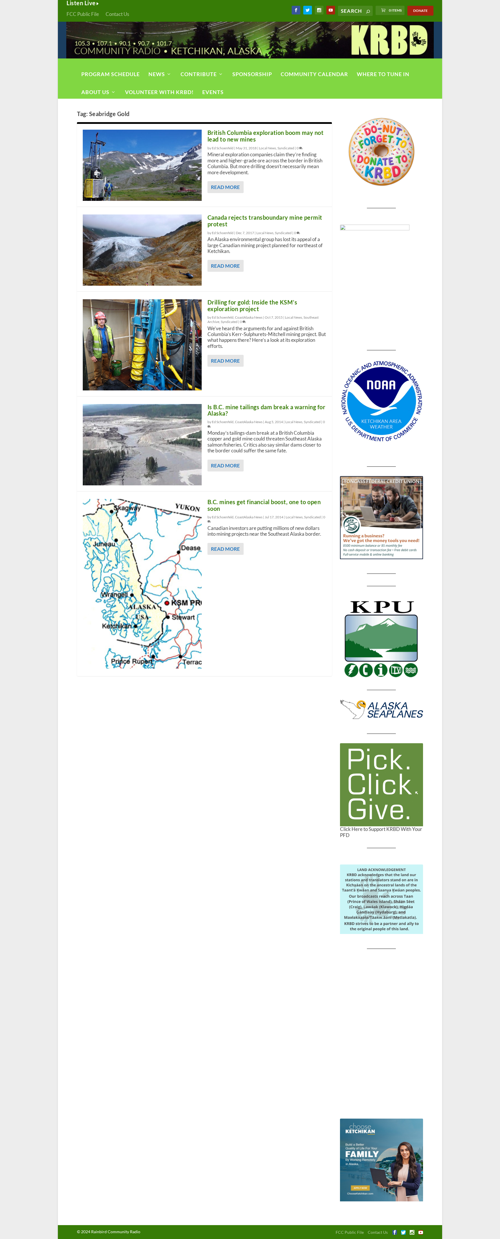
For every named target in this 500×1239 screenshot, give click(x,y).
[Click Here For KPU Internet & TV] (381, 638)
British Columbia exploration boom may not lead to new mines (265, 136)
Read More (225, 187)
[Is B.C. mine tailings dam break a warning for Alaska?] (142, 445)
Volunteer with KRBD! (159, 92)
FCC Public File (83, 14)
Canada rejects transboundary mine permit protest (264, 220)
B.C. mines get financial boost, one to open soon (264, 505)
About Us (95, 92)
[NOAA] (381, 401)
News (156, 74)
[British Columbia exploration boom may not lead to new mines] (142, 165)
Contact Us (117, 14)
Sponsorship (252, 74)
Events (213, 92)
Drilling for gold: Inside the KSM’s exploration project (252, 305)
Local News (267, 148)
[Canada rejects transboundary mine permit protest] (142, 250)
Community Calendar (314, 74)
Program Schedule (110, 74)
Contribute (199, 74)
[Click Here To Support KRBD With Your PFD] (381, 784)
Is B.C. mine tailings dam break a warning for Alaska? (266, 410)
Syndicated (285, 148)
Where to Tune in (383, 74)
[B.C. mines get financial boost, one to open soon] (142, 583)
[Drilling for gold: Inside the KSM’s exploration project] (142, 344)
